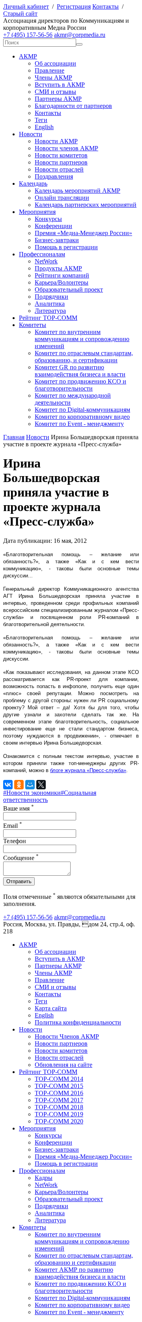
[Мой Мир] (30, 784)
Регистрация (74, 6)
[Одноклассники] (19, 784)
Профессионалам (42, 254)
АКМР (28, 56)
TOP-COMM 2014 (59, 1078)
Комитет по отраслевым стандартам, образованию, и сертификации (84, 356)
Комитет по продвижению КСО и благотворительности (80, 385)
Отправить (19, 881)
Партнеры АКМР (58, 98)
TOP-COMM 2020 (59, 1121)
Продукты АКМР (58, 268)
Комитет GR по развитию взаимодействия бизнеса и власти (80, 371)
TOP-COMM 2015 (59, 1086)
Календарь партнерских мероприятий (85, 204)
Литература (50, 310)
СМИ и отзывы (55, 91)
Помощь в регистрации (66, 247)
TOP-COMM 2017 (59, 1100)
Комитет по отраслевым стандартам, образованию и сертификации (84, 1259)
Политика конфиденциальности (78, 1022)
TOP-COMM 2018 (59, 1107)
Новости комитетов (61, 155)
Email (12, 825)
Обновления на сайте (63, 1064)
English (44, 127)
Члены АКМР (53, 77)
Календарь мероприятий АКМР (77, 190)
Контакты (105, 6)
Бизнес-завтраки (57, 240)
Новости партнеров (61, 162)
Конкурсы (48, 218)
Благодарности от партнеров (73, 105)
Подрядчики (51, 296)
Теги (41, 120)
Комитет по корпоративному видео (82, 416)
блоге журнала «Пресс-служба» (88, 770)
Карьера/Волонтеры (61, 282)
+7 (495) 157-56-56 (27, 34)
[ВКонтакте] (8, 784)
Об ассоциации (55, 63)
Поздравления (54, 176)
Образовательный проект (69, 289)
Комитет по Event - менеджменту (79, 423)
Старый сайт (20, 13)
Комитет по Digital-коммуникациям (82, 409)
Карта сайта (51, 1008)
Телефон (14, 841)
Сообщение (21, 858)
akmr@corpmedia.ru (79, 34)
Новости (30, 134)
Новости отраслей (59, 169)
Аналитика (50, 303)
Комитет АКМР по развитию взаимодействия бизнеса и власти (80, 1273)
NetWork (46, 261)
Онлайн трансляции (62, 197)
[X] (41, 784)
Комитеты (32, 324)
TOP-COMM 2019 (59, 1114)
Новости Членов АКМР (67, 1036)
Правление (49, 70)
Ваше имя (18, 808)
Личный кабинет (26, 6)
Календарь (33, 183)
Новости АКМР (56, 141)
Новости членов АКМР (66, 148)
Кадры (43, 1177)
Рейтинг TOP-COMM (48, 317)
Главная (13, 437)
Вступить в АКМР (60, 84)
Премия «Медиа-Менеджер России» (83, 233)
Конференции (53, 226)
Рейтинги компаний (62, 275)
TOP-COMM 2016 (59, 1093)
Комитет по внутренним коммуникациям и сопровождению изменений (82, 339)
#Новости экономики (32, 792)
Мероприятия (37, 211)
